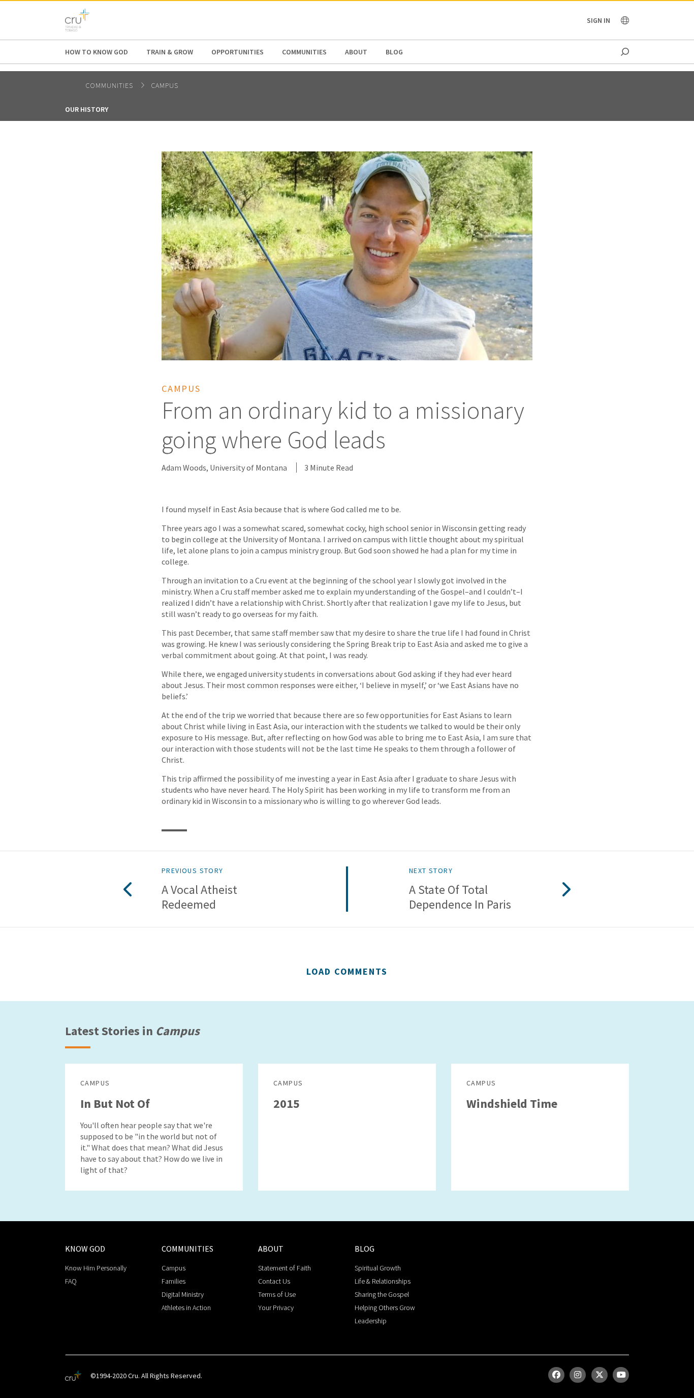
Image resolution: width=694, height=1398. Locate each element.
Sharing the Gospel (382, 1294)
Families (173, 1281)
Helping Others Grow (385, 1307)
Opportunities (237, 51)
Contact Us (274, 1281)
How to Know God (96, 51)
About (356, 51)
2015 (286, 1103)
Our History (86, 109)
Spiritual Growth (378, 1267)
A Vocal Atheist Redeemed (199, 897)
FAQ (71, 1281)
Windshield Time (511, 1103)
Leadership (371, 1320)
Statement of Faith (284, 1267)
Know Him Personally (96, 1267)
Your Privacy (276, 1307)
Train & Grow (169, 51)
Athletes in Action (186, 1307)
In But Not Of (115, 1103)
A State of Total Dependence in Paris (460, 897)
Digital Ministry (183, 1294)
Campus (164, 85)
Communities (304, 51)
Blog (394, 51)
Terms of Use (277, 1294)
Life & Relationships (383, 1281)
